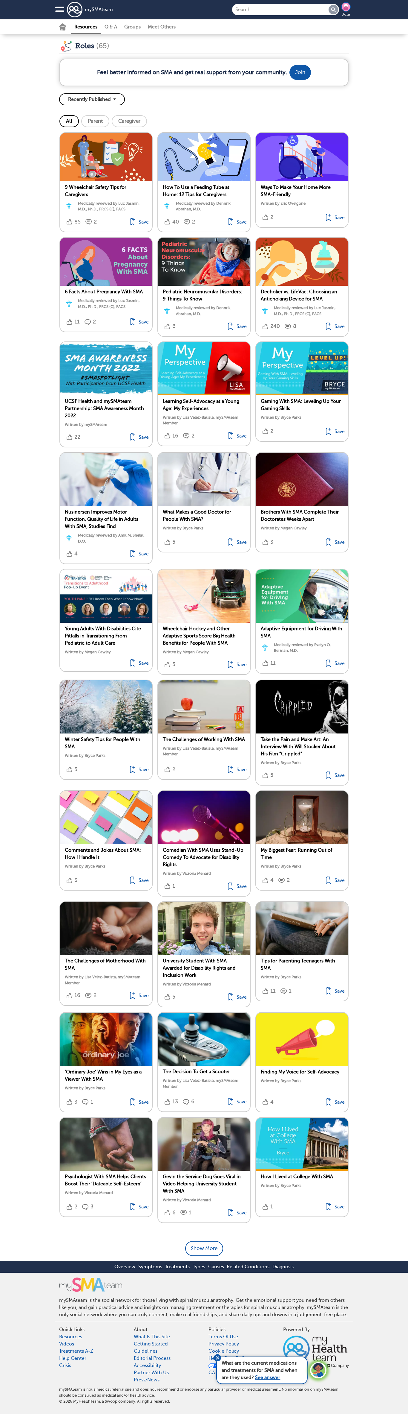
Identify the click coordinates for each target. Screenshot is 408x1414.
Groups (132, 27)
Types (199, 1266)
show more (204, 1248)
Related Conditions (248, 1266)
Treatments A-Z (76, 1351)
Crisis (65, 1365)
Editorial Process (152, 1358)
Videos (66, 1344)
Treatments (177, 1266)
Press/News (146, 1380)
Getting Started (151, 1344)
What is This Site (152, 1336)
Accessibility (147, 1365)
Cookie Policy (223, 1351)
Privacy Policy (223, 1344)
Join (346, 14)
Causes (216, 1266)
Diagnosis (283, 1266)
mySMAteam (99, 9)
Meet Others (162, 27)
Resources (85, 27)
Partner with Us (151, 1372)
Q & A (111, 27)
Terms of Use (223, 1336)
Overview (124, 1266)
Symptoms (150, 1266)
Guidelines (145, 1351)
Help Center (72, 1358)
